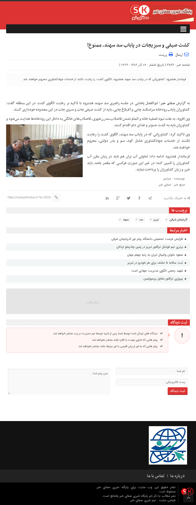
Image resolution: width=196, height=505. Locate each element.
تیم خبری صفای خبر (143, 500)
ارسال (179, 55)
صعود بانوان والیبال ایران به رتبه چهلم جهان (155, 254)
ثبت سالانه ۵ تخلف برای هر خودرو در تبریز (156, 262)
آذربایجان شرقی (178, 220)
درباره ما (177, 476)
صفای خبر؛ (167, 103)
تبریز (156, 220)
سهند (126, 220)
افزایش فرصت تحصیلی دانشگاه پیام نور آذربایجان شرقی (147, 239)
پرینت (164, 54)
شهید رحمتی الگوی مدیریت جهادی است (157, 270)
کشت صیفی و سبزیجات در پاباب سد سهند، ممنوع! (138, 45)
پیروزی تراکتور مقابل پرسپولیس (163, 278)
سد (141, 220)
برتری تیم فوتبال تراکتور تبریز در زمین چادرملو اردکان (150, 246)
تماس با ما (155, 476)
